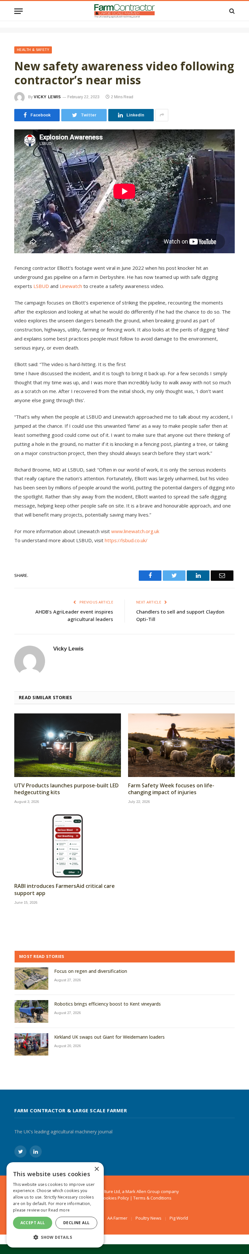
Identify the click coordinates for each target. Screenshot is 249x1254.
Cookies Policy (115, 1198)
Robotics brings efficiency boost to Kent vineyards (107, 1004)
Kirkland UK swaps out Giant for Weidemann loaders (109, 1037)
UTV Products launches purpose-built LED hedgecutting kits (66, 789)
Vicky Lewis (47, 97)
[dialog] (55, 1205)
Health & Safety (33, 50)
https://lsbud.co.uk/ (126, 540)
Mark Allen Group (142, 1191)
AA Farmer (117, 1218)
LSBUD (41, 286)
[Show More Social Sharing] (161, 115)
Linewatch (71, 286)
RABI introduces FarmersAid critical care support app (64, 890)
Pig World (179, 1218)
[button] (55, 1237)
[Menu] (18, 11)
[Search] (231, 11)
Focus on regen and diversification (90, 971)
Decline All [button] (76, 1222)
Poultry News (148, 1218)
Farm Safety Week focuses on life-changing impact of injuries (171, 789)
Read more (59, 1210)
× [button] (96, 1169)
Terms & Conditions (152, 1198)
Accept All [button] (32, 1222)
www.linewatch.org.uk (135, 531)
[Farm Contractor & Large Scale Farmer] (124, 11)
